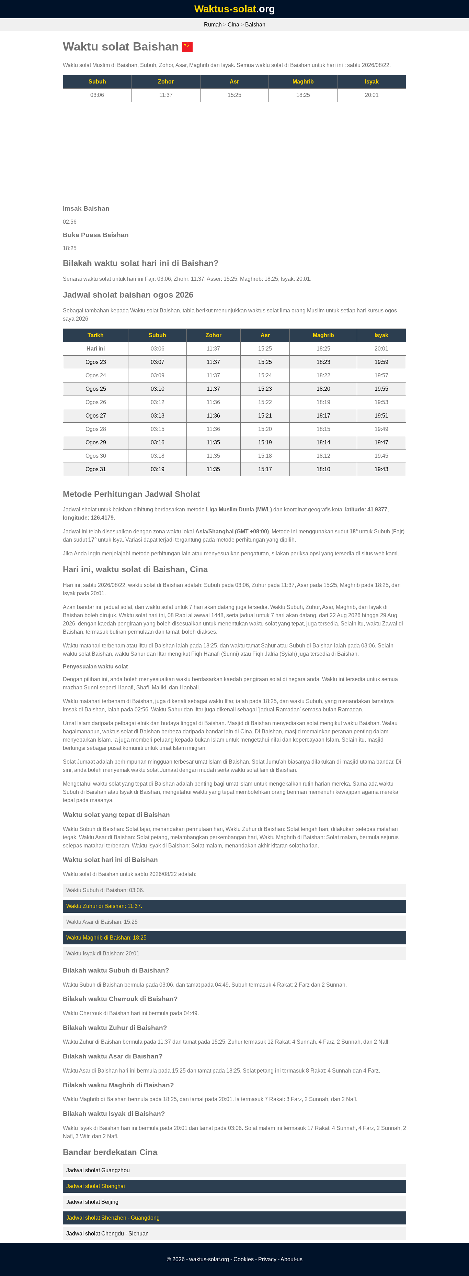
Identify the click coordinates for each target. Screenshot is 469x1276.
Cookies (243, 1259)
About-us (291, 1259)
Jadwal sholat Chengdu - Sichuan (107, 1233)
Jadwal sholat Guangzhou (98, 1170)
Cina (233, 24)
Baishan (255, 24)
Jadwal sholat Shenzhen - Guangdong (113, 1218)
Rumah (213, 24)
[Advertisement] (234, 150)
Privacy (267, 1259)
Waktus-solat (225, 8)
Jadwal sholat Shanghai (95, 1186)
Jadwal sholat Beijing (92, 1202)
